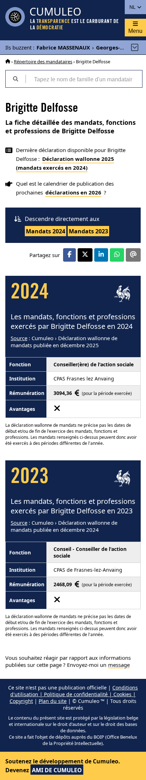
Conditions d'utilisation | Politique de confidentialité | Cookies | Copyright (74, 694)
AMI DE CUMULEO (57, 770)
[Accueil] (7, 61)
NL (133, 7)
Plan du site (53, 701)
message (119, 664)
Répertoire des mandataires (43, 61)
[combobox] (84, 78)
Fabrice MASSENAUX (63, 47)
